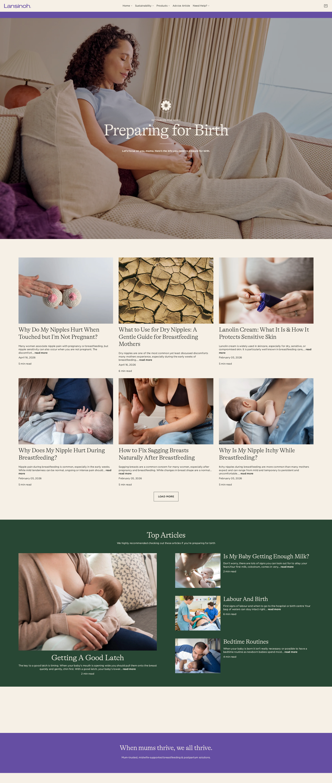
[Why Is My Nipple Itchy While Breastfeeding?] (266, 411)
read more (41, 352)
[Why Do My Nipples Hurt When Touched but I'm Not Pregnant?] (66, 290)
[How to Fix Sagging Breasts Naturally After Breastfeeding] (166, 411)
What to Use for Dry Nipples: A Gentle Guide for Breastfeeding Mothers (158, 337)
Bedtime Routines (246, 642)
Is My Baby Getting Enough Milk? (266, 557)
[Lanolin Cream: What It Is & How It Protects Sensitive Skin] (266, 290)
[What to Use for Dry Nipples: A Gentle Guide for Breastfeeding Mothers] (166, 290)
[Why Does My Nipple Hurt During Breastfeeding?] (66, 411)
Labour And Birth (245, 599)
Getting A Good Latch (87, 658)
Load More (166, 496)
